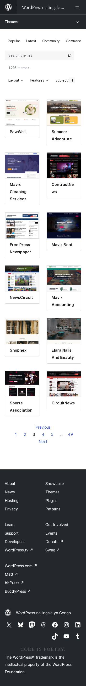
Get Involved (56, 524)
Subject (64, 80)
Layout (13, 80)
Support (12, 533)
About (10, 483)
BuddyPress (18, 591)
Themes (11, 22)
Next (43, 441)
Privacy (11, 509)
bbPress (14, 582)
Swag (52, 550)
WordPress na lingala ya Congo (43, 612)
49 (70, 434)
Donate (54, 541)
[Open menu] (78, 7)
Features (37, 80)
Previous (43, 427)
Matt (11, 574)
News (10, 492)
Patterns (52, 509)
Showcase (54, 483)
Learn (10, 524)
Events (51, 533)
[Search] (69, 55)
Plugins (51, 500)
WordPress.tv (19, 550)
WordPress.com (21, 565)
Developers (15, 541)
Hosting (11, 500)
